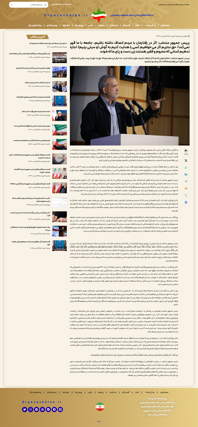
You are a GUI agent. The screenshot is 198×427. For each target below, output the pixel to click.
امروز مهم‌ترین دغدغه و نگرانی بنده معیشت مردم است (31, 140)
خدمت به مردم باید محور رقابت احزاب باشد (36, 111)
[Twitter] (24, 409)
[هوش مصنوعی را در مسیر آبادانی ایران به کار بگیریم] (59, 72)
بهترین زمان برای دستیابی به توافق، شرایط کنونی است (32, 126)
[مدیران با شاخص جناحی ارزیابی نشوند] (59, 86)
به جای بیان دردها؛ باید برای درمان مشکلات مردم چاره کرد (48, 43)
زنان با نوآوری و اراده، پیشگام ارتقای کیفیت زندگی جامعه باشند (29, 53)
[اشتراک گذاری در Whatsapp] (185, 167)
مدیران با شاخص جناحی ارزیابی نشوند (37, 82)
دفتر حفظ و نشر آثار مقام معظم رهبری (157, 406)
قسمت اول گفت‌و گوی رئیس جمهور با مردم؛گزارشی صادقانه (30, 184)
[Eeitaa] (60, 409)
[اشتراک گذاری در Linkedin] (185, 174)
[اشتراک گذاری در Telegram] (185, 181)
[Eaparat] (42, 409)
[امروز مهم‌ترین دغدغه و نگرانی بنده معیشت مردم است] (59, 144)
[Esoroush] (54, 409)
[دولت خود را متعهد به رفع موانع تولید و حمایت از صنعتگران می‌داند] (59, 231)
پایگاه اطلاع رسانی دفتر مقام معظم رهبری (157, 402)
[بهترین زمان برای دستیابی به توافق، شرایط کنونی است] (59, 130)
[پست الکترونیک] (185, 188)
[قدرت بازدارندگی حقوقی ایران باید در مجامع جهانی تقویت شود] (59, 245)
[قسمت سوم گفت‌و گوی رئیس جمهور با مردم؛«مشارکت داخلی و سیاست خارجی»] (59, 158)
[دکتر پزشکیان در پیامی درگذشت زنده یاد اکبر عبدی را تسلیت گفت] (59, 216)
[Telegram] (36, 409)
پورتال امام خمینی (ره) (157, 398)
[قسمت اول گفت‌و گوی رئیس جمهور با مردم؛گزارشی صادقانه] (59, 187)
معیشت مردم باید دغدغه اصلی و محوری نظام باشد (33, 97)
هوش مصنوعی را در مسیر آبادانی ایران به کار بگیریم (33, 68)
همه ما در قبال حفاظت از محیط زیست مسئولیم (174, 4)
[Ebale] (48, 409)
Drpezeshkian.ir (42, 402)
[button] (102, 5)
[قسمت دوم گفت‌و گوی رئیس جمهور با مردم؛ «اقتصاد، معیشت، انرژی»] (59, 173)
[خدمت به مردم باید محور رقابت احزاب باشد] (59, 115)
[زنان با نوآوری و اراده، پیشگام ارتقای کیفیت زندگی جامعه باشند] (59, 57)
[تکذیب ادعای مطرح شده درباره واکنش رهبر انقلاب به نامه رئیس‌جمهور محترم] (59, 202)
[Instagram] (30, 409)
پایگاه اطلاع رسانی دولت (157, 414)
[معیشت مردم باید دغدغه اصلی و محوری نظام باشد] (59, 101)
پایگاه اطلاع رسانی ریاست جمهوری (157, 410)
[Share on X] (185, 160)
